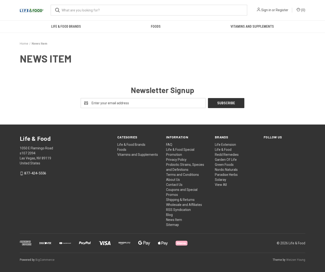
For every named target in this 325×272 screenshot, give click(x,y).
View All (221, 185)
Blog (169, 215)
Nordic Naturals (226, 170)
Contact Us (174, 185)
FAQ (169, 144)
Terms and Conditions (182, 175)
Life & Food (223, 150)
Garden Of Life (226, 160)
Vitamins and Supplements (252, 26)
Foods (156, 26)
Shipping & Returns (180, 200)
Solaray (220, 180)
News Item (174, 220)
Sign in (266, 10)
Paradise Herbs (226, 175)
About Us (173, 180)
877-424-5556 (35, 173)
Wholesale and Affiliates (184, 205)
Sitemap (172, 225)
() (302, 10)
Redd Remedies (227, 155)
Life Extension (225, 144)
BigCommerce (44, 260)
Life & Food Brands (66, 26)
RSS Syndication (178, 210)
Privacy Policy (176, 160)
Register (282, 10)
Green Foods (224, 165)
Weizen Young (295, 260)
